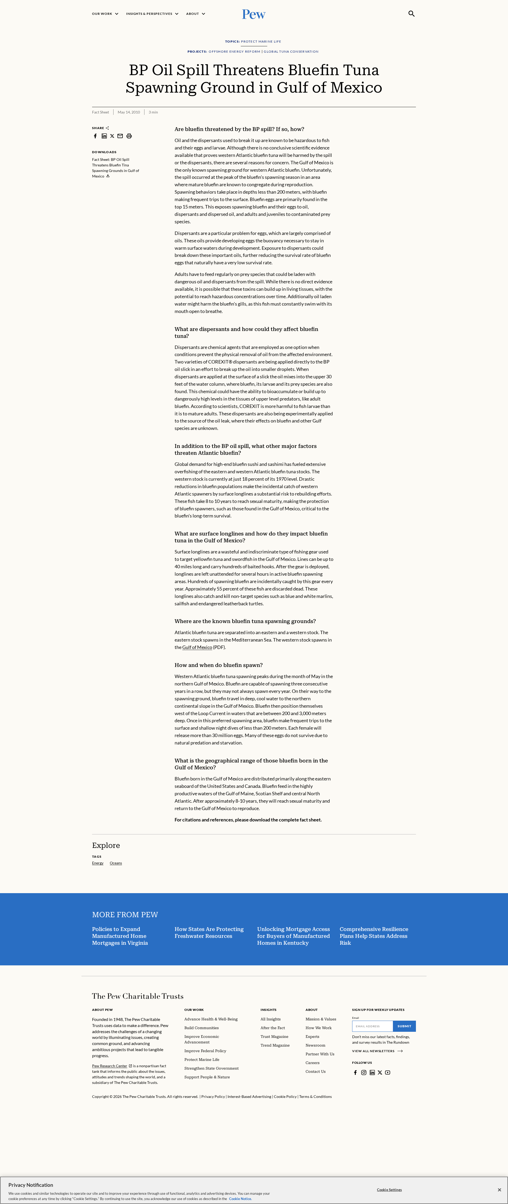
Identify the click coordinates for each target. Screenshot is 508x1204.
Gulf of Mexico (197, 647)
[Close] (499, 1190)
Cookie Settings (389, 1190)
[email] (120, 136)
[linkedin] (104, 136)
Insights (269, 1010)
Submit (404, 1026)
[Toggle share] (399, 122)
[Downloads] (412, 122)
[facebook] (95, 136)
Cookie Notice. (240, 1198)
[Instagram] (364, 1072)
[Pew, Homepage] (254, 13)
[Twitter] (380, 1072)
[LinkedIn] (372, 1072)
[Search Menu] (411, 14)
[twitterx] (112, 136)
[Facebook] (355, 1072)
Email (355, 1017)
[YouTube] (387, 1072)
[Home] (137, 996)
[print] (129, 136)
